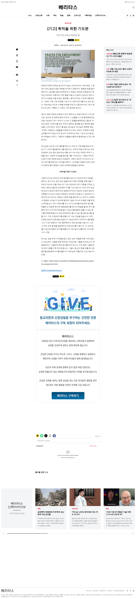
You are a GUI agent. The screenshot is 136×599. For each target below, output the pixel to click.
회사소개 (88, 590)
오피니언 (77, 15)
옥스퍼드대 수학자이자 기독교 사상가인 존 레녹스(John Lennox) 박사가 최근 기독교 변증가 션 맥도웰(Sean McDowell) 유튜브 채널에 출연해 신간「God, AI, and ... (119, 522)
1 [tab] (27, 533)
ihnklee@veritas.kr (54, 271)
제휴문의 (102, 590)
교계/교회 (39, 15)
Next (132, 533)
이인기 (56, 45)
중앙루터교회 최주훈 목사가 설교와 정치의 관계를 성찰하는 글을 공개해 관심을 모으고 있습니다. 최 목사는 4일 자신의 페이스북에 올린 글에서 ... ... (85, 522)
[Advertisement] (68, 562)
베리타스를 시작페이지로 (8, 2)
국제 (54, 15)
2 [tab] (68, 533)
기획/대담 (88, 15)
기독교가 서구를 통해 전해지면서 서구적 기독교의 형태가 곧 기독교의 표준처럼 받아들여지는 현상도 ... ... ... (119, 108)
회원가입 (127, 2)
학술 (61, 15)
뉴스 (30, 15)
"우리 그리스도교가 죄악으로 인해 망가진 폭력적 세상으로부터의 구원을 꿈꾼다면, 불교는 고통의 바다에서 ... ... (119, 62)
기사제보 (109, 590)
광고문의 (95, 590)
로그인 (133, 2)
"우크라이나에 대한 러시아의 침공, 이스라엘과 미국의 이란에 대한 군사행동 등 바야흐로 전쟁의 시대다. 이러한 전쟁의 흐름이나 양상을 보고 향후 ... (51, 522)
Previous (3, 533)
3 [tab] (108, 533)
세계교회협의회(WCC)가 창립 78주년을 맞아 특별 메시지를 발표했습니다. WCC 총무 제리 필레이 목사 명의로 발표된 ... (118, 92)
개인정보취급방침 (119, 590)
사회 (47, 15)
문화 (68, 15)
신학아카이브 (100, 15)
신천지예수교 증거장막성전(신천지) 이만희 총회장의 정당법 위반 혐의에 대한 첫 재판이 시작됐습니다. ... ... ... (119, 77)
